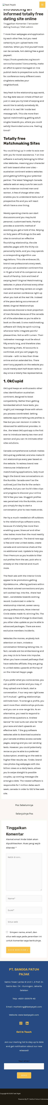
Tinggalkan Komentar (14, 23)
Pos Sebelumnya (24, 805)
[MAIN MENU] (42, 5)
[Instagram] (21, 1023)
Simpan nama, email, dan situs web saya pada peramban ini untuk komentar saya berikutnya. (24, 936)
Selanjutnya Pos (24, 813)
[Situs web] (24, 922)
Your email (24, 1061)
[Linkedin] (27, 1023)
